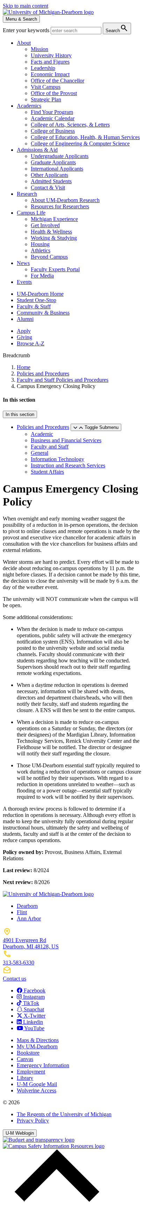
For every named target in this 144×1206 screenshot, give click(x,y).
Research (27, 194)
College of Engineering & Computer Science (80, 143)
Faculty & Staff (34, 306)
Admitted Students (51, 181)
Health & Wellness (51, 232)
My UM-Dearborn (37, 1046)
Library (25, 1078)
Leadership (43, 68)
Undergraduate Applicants (59, 156)
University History (51, 55)
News (23, 263)
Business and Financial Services (66, 440)
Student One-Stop (36, 300)
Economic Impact (50, 74)
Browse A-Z (30, 343)
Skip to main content (25, 6)
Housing (40, 244)
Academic (42, 434)
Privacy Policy (33, 1121)
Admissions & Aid (37, 150)
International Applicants (57, 169)
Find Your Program (52, 112)
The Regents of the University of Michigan (64, 1114)
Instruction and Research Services (68, 465)
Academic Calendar (52, 118)
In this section (20, 414)
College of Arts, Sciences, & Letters (70, 125)
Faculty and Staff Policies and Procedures (62, 380)
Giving (24, 337)
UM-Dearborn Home (40, 294)
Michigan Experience (54, 219)
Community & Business (43, 313)
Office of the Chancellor (57, 81)
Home (23, 367)
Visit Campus (45, 87)
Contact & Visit (48, 188)
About (24, 43)
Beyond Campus (49, 257)
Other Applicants (49, 175)
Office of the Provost (54, 93)
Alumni (25, 319)
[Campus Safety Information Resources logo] (54, 1146)
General (39, 453)
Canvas (25, 1059)
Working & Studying (54, 238)
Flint (22, 912)
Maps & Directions (38, 1040)
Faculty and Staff (50, 447)
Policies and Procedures (43, 373)
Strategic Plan (46, 99)
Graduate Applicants (53, 162)
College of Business (53, 131)
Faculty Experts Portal (55, 269)
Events (24, 282)
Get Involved (45, 225)
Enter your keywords (27, 30)
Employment (31, 1072)
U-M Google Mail (37, 1084)
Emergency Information (43, 1065)
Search (117, 28)
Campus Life (31, 213)
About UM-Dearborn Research (65, 200)
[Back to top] (55, 1200)
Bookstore (28, 1053)
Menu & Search (21, 19)
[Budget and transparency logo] (38, 1140)
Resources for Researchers (60, 206)
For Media (42, 276)
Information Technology (57, 459)
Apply (24, 331)
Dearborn (27, 906)
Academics (29, 106)
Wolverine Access (36, 1090)
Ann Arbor (29, 918)
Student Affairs (47, 472)
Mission (39, 49)
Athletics (40, 250)
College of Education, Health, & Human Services (85, 137)
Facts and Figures (50, 62)
